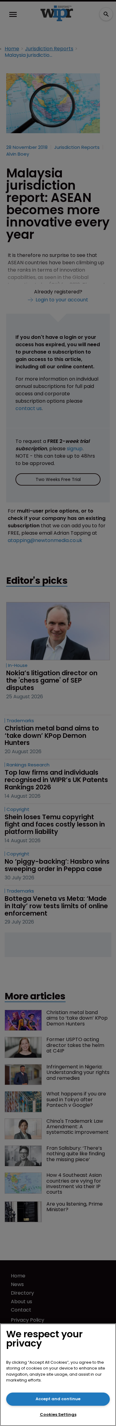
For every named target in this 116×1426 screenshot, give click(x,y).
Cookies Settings (58, 1414)
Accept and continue (58, 1399)
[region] (58, 1374)
